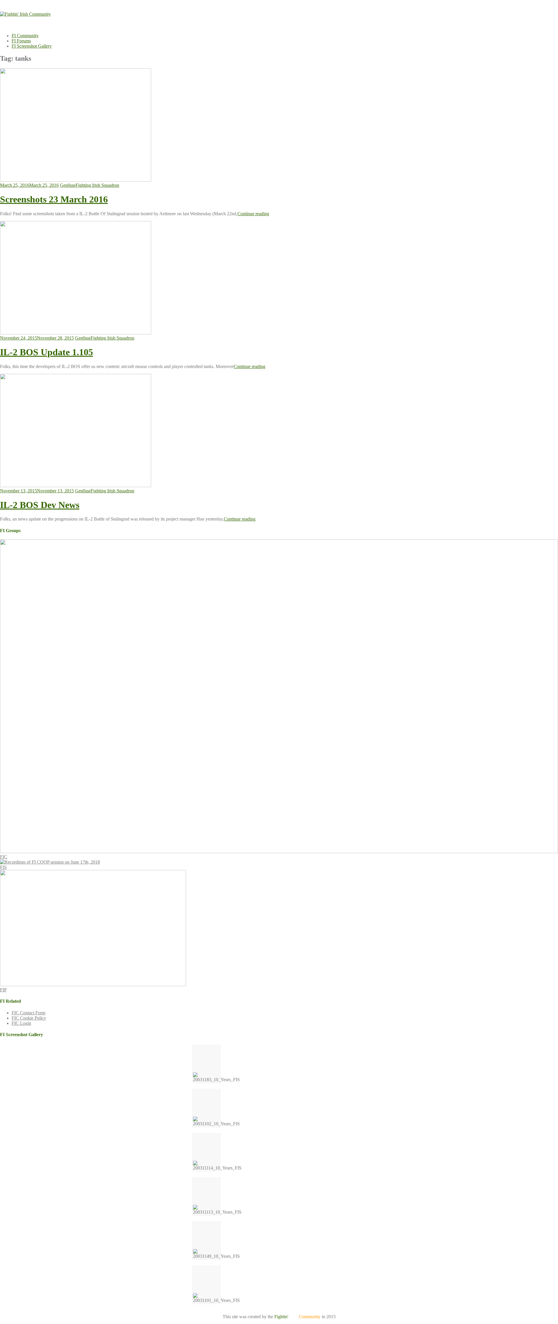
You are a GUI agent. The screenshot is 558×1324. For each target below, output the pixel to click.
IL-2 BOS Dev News (39, 505)
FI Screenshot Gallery (32, 46)
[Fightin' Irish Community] (25, 14)
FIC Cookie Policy (29, 1018)
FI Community (25, 35)
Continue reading (253, 213)
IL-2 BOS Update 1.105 (46, 352)
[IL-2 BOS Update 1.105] (75, 332)
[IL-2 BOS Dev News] (75, 485)
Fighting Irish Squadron (97, 185)
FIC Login (21, 1023)
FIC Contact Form (28, 1012)
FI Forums (21, 40)
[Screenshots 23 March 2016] (75, 179)
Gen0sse (68, 185)
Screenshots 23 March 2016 (54, 199)
